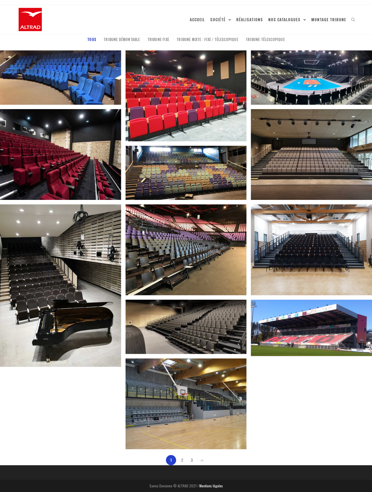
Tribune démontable (121, 39)
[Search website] (353, 19)
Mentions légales (211, 485)
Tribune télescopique (265, 39)
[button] (30, 19)
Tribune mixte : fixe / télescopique (207, 39)
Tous (91, 39)
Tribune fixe (158, 39)
